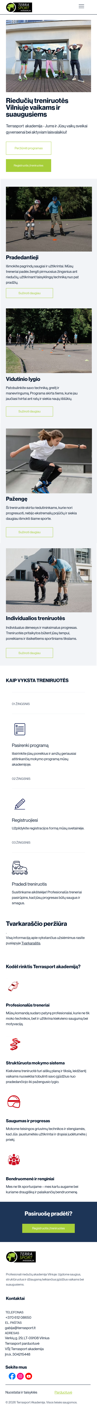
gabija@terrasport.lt (20, 1328)
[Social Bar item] (12, 1376)
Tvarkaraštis (30, 943)
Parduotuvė (63, 1392)
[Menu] (81, 6)
